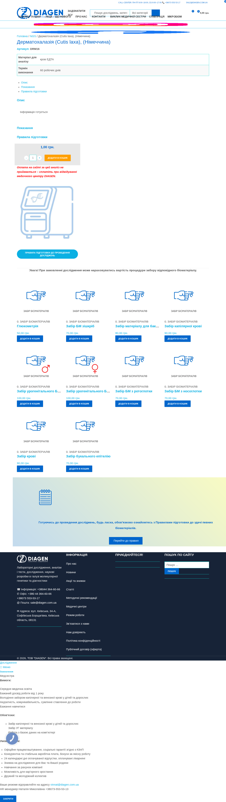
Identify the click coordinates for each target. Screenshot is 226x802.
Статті (70, 589)
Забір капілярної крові (183, 326)
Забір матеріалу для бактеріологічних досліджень (157, 326)
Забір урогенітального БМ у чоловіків (48, 391)
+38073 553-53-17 (28, 598)
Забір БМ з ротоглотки (133, 391)
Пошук (172, 571)
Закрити (8, 799)
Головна (22, 36)
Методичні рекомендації (81, 597)
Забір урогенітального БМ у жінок (94, 391)
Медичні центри (76, 606)
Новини (71, 572)
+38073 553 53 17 (172, 3)
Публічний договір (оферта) (84, 649)
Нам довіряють (75, 632)
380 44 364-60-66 (41, 593)
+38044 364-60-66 (48, 589)
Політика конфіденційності (83, 640)
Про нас (71, 563)
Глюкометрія (27, 326)
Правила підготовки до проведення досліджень (47, 254)
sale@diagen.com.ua (43, 602)
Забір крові (26, 456)
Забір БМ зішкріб (80, 326)
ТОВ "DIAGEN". (37, 658)
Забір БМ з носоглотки (183, 391)
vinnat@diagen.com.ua (64, 784)
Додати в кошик (58, 158)
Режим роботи (75, 615)
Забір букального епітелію (88, 456)
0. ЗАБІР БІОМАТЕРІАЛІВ (33, 321)
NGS (33, 36)
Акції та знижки (75, 580)
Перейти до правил (126, 540)
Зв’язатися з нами (77, 623)
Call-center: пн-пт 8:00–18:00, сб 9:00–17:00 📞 (149, 3)
